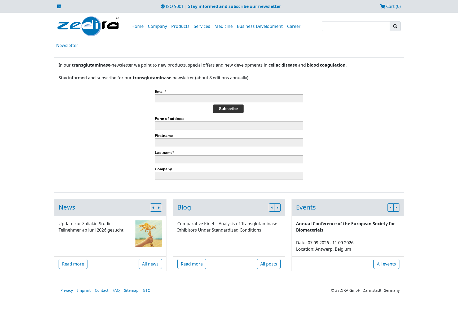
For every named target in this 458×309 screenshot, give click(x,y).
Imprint (84, 290)
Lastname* (164, 152)
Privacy (66, 290)
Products (180, 26)
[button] (153, 207)
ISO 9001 (174, 6)
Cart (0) (393, 6)
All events (386, 264)
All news (150, 264)
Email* (160, 91)
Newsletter (67, 45)
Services (202, 26)
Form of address (169, 118)
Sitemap (131, 290)
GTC (146, 290)
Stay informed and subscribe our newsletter (234, 6)
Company (157, 26)
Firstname (164, 135)
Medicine (223, 26)
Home (137, 26)
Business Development (260, 26)
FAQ (116, 290)
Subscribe (228, 108)
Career (294, 26)
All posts (268, 264)
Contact (101, 290)
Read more (73, 264)
